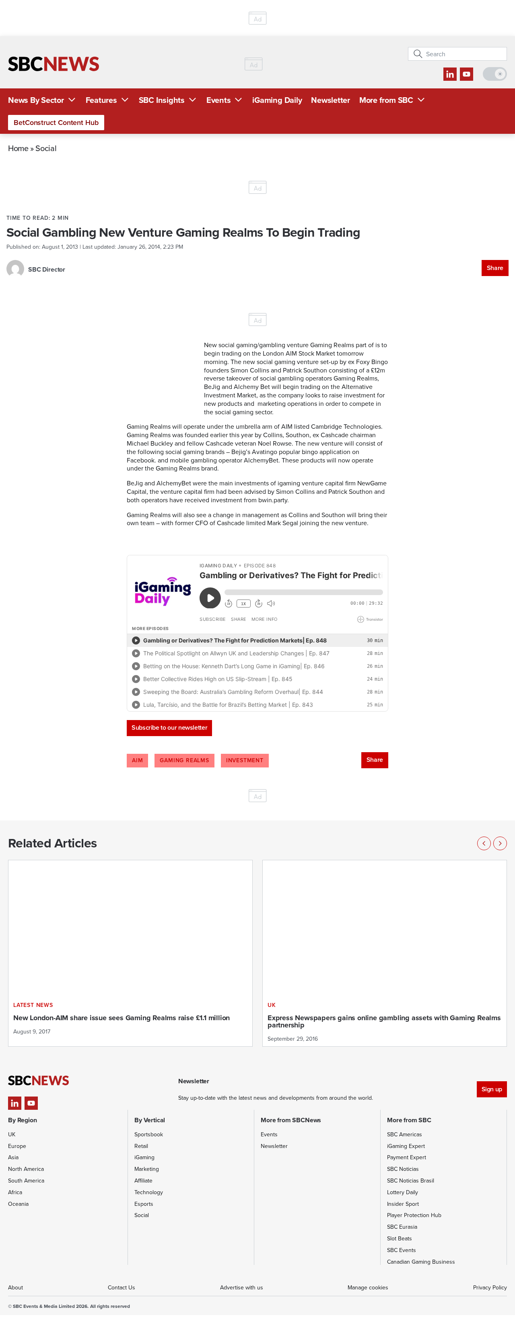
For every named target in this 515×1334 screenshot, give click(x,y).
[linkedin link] (450, 74)
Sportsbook (148, 1134)
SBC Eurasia (402, 1227)
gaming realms (184, 760)
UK (11, 1134)
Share (495, 267)
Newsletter (330, 100)
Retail (141, 1146)
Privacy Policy (490, 1287)
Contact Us (121, 1287)
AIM (137, 760)
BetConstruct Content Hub (56, 122)
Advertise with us (241, 1287)
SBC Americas (404, 1134)
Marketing (146, 1169)
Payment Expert (406, 1157)
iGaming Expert (406, 1146)
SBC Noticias (403, 1169)
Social (45, 148)
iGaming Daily (277, 100)
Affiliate (143, 1180)
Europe (17, 1146)
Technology (148, 1192)
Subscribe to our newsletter (169, 727)
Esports (143, 1204)
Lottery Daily (402, 1192)
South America (26, 1180)
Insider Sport (403, 1204)
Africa (15, 1192)
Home (18, 148)
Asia (13, 1157)
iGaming (144, 1157)
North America (26, 1169)
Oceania (18, 1204)
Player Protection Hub (414, 1215)
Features (101, 100)
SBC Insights (162, 100)
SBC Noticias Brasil (410, 1180)
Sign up (492, 1089)
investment (245, 760)
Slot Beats (399, 1238)
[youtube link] (466, 74)
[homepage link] (53, 64)
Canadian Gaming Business (421, 1262)
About (15, 1287)
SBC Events (401, 1250)
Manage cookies (368, 1287)
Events (218, 100)
